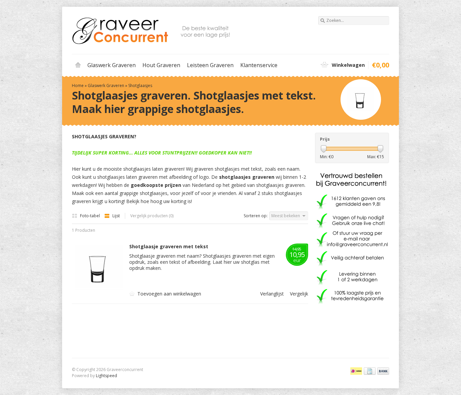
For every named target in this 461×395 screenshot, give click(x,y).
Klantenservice (258, 65)
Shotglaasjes (140, 85)
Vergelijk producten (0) (151, 216)
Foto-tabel (90, 216)
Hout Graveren (161, 65)
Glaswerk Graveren (111, 65)
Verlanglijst (272, 293)
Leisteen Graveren (210, 65)
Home (78, 65)
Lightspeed (106, 375)
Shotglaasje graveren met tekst (168, 247)
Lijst (116, 216)
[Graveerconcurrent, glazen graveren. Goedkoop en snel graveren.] (151, 30)
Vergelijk (299, 293)
